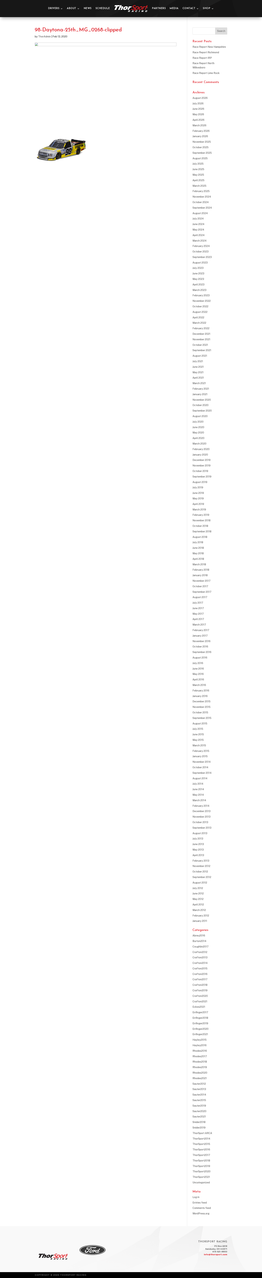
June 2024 (198, 224)
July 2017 (197, 602)
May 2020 (198, 432)
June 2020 (198, 427)
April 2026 (198, 119)
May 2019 (198, 498)
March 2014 (199, 800)
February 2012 (200, 915)
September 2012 (201, 877)
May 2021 (198, 372)
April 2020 (198, 438)
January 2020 (200, 454)
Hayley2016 (199, 1045)
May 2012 (198, 899)
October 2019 (200, 471)
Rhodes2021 (199, 1078)
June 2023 (198, 273)
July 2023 (198, 268)
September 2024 (202, 207)
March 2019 (199, 509)
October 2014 (200, 767)
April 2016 (198, 679)
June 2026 (198, 108)
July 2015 (197, 728)
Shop (206, 8)
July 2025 (198, 163)
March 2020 (199, 443)
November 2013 (201, 816)
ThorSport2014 (201, 1138)
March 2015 (199, 745)
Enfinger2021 (200, 1034)
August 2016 (199, 657)
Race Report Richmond (205, 52)
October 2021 (200, 345)
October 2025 (200, 147)
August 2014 (199, 778)
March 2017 (199, 624)
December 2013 (201, 811)
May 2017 (198, 613)
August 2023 (200, 262)
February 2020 (201, 449)
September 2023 (202, 257)
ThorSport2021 (201, 1177)
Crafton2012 (199, 952)
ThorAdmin (44, 36)
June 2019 (198, 493)
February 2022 (200, 328)
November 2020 (201, 399)
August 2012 (199, 882)
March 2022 (199, 322)
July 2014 (197, 783)
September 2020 (202, 410)
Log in (195, 1197)
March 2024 (199, 240)
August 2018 (199, 537)
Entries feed (199, 1202)
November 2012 (201, 866)
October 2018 (200, 526)
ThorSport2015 (201, 1144)
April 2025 (198, 180)
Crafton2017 (199, 979)
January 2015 (200, 756)
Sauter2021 (199, 1116)
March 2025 (199, 185)
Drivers (54, 8)
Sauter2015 (199, 1100)
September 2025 (202, 152)
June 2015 (198, 734)
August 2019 (199, 482)
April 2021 (198, 377)
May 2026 (198, 114)
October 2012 (200, 871)
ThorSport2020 (201, 1171)
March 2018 (199, 564)
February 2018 (200, 569)
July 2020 (198, 421)
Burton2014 (199, 941)
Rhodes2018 (199, 1061)
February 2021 (200, 388)
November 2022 (201, 301)
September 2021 (201, 350)
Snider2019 (199, 1127)
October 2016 (200, 646)
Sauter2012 (199, 1083)
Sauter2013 (199, 1089)
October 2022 (200, 306)
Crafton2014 (200, 963)
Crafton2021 (199, 1001)
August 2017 (199, 597)
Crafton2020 (200, 996)
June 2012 (198, 893)
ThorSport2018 (201, 1160)
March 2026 (199, 125)
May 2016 (198, 674)
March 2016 (199, 685)
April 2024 (198, 235)
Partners (159, 8)
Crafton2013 (199, 957)
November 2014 (201, 761)
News (88, 8)
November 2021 (201, 339)
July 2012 (197, 888)
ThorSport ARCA (202, 1133)
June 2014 (198, 789)
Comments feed (201, 1208)
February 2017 (200, 630)
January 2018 (200, 575)
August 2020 (200, 416)
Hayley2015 (199, 1039)
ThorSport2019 (201, 1166)
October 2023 (200, 251)
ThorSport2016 (201, 1149)
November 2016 (201, 641)
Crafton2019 (199, 990)
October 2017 (200, 586)
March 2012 (199, 910)
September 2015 (201, 718)
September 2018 (201, 531)
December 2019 (201, 460)
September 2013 (201, 827)
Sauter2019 (199, 1105)
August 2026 (200, 98)
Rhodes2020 (199, 1072)
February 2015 (200, 751)
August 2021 (199, 355)
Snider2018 (199, 1122)
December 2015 (201, 701)
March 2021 (199, 383)
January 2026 (200, 136)
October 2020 (200, 405)
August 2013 (199, 833)
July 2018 (197, 542)
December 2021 (201, 333)
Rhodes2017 (199, 1056)
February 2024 (201, 246)
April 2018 (198, 558)
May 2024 (198, 229)
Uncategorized (201, 1182)
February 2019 (200, 514)
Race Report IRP (202, 57)
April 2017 (198, 619)
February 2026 (201, 131)
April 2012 (198, 904)
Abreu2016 (198, 935)
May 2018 (198, 553)
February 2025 (201, 191)
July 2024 (198, 218)
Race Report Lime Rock (206, 73)
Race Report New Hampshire (209, 46)
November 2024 (201, 196)
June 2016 (198, 668)
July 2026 (198, 103)
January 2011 (199, 921)
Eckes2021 (198, 1006)
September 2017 (201, 591)
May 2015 (198, 740)
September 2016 (201, 652)
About (71, 8)
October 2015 (200, 712)
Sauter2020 (199, 1111)
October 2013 (200, 822)
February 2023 (201, 295)
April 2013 (198, 855)
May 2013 (198, 849)
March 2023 (199, 290)
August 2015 (199, 723)
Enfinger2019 (200, 1023)
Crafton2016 (199, 974)
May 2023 (198, 279)
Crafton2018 (199, 984)
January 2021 (199, 394)
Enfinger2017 (200, 1012)
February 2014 (200, 805)
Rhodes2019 (199, 1067)
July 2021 (197, 361)
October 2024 (200, 202)
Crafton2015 (199, 968)
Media (174, 8)
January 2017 (200, 635)
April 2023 (198, 284)
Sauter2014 (199, 1094)
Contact (189, 8)
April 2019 (198, 504)
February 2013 (200, 860)
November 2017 (201, 580)
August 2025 (200, 158)
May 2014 (198, 794)
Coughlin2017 (200, 946)
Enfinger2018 (200, 1017)
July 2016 (197, 663)
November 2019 (201, 465)
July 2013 (197, 838)
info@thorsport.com (215, 1254)
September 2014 (202, 772)
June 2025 (198, 169)
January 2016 (200, 696)
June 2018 (198, 547)
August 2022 (199, 312)
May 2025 (198, 174)
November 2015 (201, 707)
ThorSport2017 (201, 1155)
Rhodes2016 (199, 1050)
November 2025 (201, 141)
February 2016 (200, 690)
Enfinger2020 (200, 1028)
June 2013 (198, 844)
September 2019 (201, 476)
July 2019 (197, 487)
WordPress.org (200, 1213)
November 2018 (201, 520)
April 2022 (198, 317)
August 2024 (200, 213)
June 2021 (198, 366)
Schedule (103, 8)
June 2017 (198, 608)
